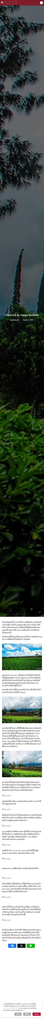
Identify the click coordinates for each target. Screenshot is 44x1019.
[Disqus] (22, 978)
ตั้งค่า (23, 1010)
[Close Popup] (40, 1003)
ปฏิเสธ (27, 1014)
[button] (37, 2)
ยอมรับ (37, 1014)
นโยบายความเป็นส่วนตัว (10, 1008)
